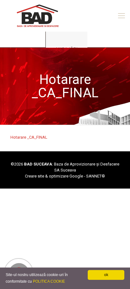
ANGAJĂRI (66, 48)
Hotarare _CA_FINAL (28, 137)
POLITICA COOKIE (49, 281)
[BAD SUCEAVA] (65, 15)
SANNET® (95, 176)
